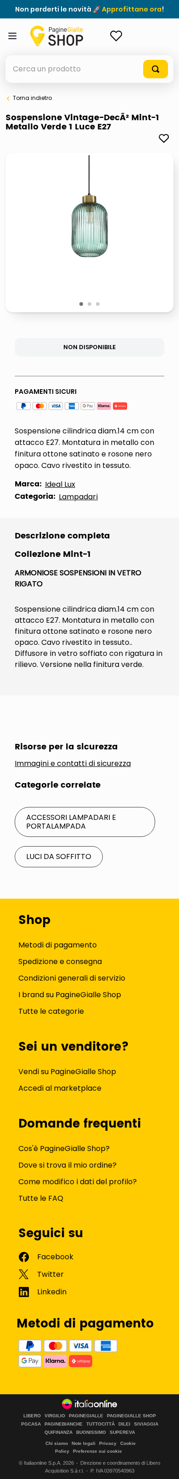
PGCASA (31, 1424)
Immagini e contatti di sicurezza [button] (73, 764)
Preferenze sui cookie (97, 1451)
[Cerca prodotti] (155, 69)
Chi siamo (56, 1443)
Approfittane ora (132, 9)
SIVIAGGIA (146, 1424)
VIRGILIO (55, 1416)
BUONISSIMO (91, 1432)
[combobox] (89, 69)
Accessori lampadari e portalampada (71, 821)
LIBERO (32, 1416)
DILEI (124, 1424)
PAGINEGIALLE (86, 1416)
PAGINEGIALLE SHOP (131, 1416)
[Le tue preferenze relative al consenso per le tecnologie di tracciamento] (163, 1463)
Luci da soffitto (58, 856)
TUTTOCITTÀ (100, 1424)
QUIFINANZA (59, 1432)
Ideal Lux (60, 484)
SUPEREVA (122, 1432)
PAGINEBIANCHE (64, 1424)
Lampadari (78, 496)
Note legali (83, 1443)
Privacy (108, 1443)
